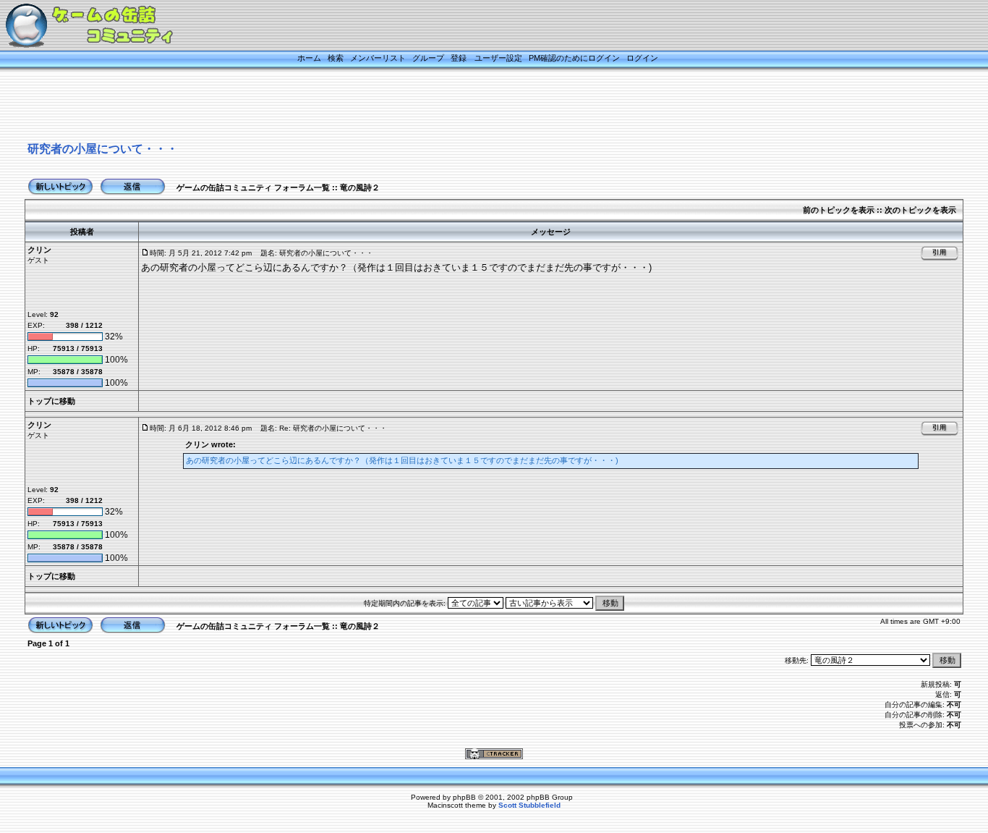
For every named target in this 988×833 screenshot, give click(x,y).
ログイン (642, 58)
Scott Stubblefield (529, 805)
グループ (428, 58)
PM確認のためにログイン (574, 58)
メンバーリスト (378, 58)
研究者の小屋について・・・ (102, 149)
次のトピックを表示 (920, 210)
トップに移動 (51, 401)
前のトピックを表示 (838, 210)
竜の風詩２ (360, 187)
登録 (459, 58)
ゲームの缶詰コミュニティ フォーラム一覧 (253, 187)
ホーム (309, 58)
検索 (336, 58)
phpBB (464, 797)
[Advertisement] (476, 106)
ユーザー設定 (498, 58)
